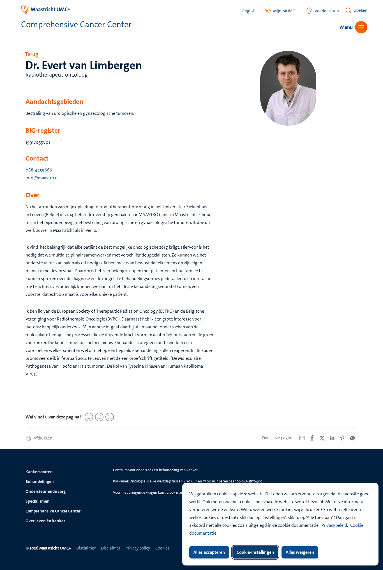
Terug (31, 54)
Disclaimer (86, 548)
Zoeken (361, 10)
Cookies (162, 548)
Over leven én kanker (45, 521)
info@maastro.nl (42, 178)
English (249, 11)
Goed (88, 417)
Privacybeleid (334, 525)
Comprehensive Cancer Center (53, 511)
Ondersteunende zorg (46, 491)
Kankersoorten (39, 472)
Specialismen (38, 501)
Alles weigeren (300, 552)
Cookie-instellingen (255, 552)
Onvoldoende (108, 417)
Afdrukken (42, 438)
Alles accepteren (209, 552)
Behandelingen (40, 481)
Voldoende (98, 417)
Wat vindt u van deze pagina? (53, 417)
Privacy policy (138, 548)
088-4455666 (39, 170)
